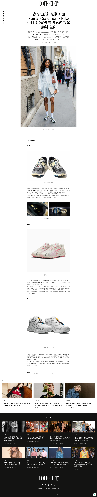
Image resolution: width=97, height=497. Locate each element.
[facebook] (3, 14)
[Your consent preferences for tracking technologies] (94, 494)
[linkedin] (3, 18)
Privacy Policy (47, 488)
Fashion (48, 10)
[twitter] (3, 21)
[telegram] (3, 25)
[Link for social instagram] (45, 485)
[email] (3, 11)
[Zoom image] (48, 166)
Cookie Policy (55, 488)
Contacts (40, 488)
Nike (40, 374)
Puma (43, 374)
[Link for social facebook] (42, 485)
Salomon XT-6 (37, 376)
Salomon (47, 374)
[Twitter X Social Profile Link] (48, 485)
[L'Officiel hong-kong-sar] (48, 4)
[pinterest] (3, 16)
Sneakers (29, 374)
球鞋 (37, 374)
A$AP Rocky (30, 376)
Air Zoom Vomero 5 (60, 374)
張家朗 (52, 374)
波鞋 (34, 374)
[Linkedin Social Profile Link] (54, 485)
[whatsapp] (3, 23)
